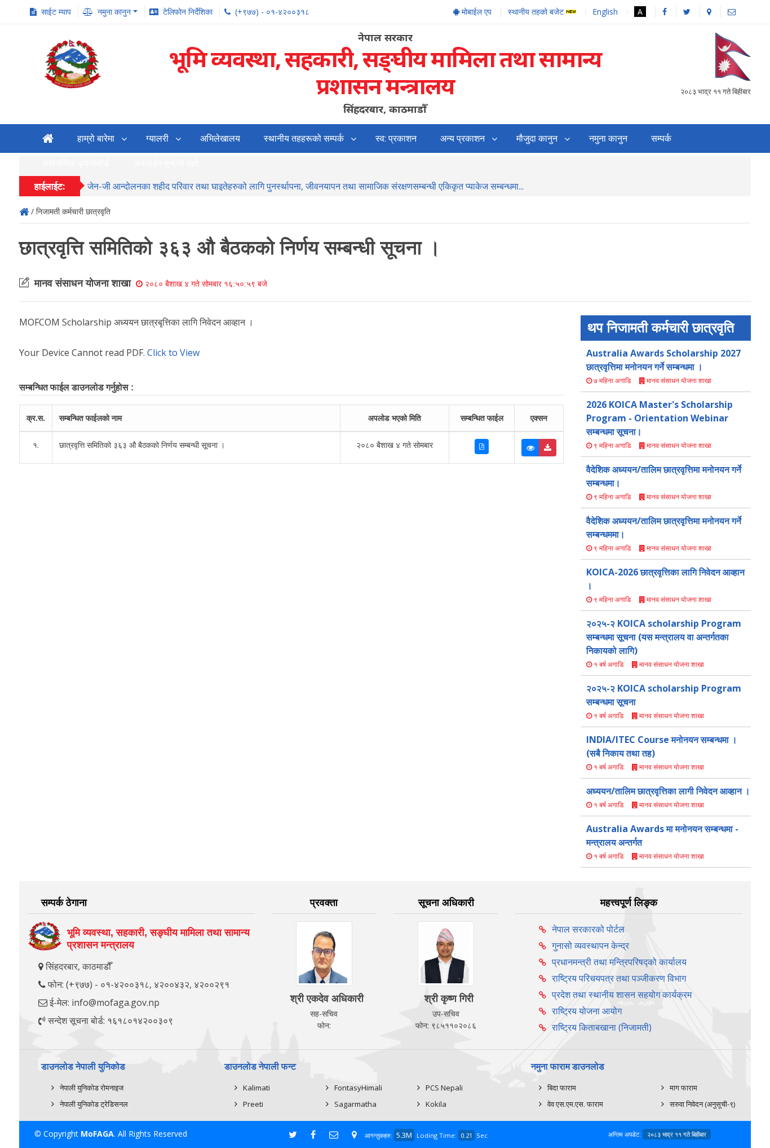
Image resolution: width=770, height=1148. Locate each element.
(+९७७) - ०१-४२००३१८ (272, 11)
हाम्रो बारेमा (95, 138)
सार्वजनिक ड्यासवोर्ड (75, 163)
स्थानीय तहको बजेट (537, 12)
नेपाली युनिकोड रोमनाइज (91, 1088)
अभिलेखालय (220, 138)
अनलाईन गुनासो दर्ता (165, 163)
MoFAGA (97, 1133)
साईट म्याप (56, 11)
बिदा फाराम (561, 1088)
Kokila (436, 1104)
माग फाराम (683, 1088)
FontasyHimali (358, 1088)
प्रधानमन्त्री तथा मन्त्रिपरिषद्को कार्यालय (619, 962)
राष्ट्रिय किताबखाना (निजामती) (602, 1027)
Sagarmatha (355, 1104)
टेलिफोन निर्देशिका (188, 11)
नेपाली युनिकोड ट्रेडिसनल (94, 1104)
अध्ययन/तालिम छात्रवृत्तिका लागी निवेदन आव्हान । (668, 791)
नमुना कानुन (608, 138)
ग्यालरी (157, 138)
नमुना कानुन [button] (114, 11)
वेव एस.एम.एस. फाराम (575, 1104)
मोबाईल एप (475, 11)
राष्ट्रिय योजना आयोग (587, 1011)
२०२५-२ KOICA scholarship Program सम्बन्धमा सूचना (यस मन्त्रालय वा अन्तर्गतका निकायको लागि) (663, 637)
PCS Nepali (444, 1088)
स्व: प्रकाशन (396, 138)
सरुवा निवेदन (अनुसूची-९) (702, 1104)
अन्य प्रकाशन (462, 138)
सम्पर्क (661, 138)
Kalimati (256, 1088)
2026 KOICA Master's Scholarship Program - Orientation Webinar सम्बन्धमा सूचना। (659, 418)
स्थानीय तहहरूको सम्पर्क (304, 138)
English (605, 11)
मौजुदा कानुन (536, 138)
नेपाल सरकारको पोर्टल (588, 929)
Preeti (253, 1104)
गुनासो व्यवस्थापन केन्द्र (590, 945)
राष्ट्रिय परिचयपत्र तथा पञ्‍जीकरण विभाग (619, 978)
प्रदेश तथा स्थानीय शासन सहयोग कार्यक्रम (622, 994)
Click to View (173, 352)
